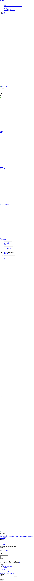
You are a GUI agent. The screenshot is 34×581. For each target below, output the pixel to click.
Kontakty (3, 13)
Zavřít (1, 575)
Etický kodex (4, 565)
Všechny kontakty (2, 544)
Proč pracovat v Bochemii (7, 9)
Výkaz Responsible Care (5, 567)
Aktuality (3, 12)
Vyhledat (16, 576)
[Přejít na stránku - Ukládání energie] (17, 430)
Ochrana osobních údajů (5, 571)
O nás (3, 2)
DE (4, 91)
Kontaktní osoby (6, 254)
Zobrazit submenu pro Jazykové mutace (9, 255)
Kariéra (3, 7)
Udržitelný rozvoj (6, 4)
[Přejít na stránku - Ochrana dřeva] (17, 463)
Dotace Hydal (4, 568)
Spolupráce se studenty (7, 11)
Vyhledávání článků (3, 576)
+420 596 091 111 (3, 548)
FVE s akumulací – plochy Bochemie (7, 569)
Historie (5, 5)
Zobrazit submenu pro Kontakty (9, 252)
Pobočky (5, 15)
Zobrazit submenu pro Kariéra (8, 246)
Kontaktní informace (7, 14)
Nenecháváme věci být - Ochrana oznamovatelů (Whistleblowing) (13, 6)
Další (10, 536)
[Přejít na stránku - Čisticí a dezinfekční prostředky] (17, 530)
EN (4, 90)
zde (19, 562)
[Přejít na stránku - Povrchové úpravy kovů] (17, 497)
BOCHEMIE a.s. (2, 0)
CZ (2, 88)
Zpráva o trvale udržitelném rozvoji (7, 566)
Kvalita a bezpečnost (7, 3)
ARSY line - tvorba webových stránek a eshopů (7, 573)
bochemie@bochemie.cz (4, 550)
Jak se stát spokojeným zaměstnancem (9, 10)
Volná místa (5, 8)
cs (2, 255)
